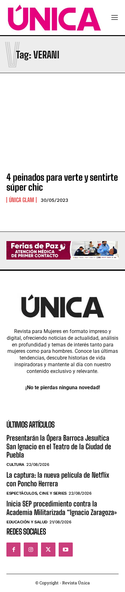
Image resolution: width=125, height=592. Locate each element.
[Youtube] (66, 550)
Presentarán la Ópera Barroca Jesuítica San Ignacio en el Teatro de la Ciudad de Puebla (58, 446)
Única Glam (21, 200)
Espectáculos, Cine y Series (36, 493)
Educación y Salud (26, 522)
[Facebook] (13, 550)
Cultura (15, 464)
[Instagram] (31, 550)
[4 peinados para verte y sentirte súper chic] (62, 132)
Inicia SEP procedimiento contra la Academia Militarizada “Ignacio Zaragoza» (61, 507)
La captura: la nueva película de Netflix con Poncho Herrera (57, 479)
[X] (48, 550)
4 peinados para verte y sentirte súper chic (62, 182)
